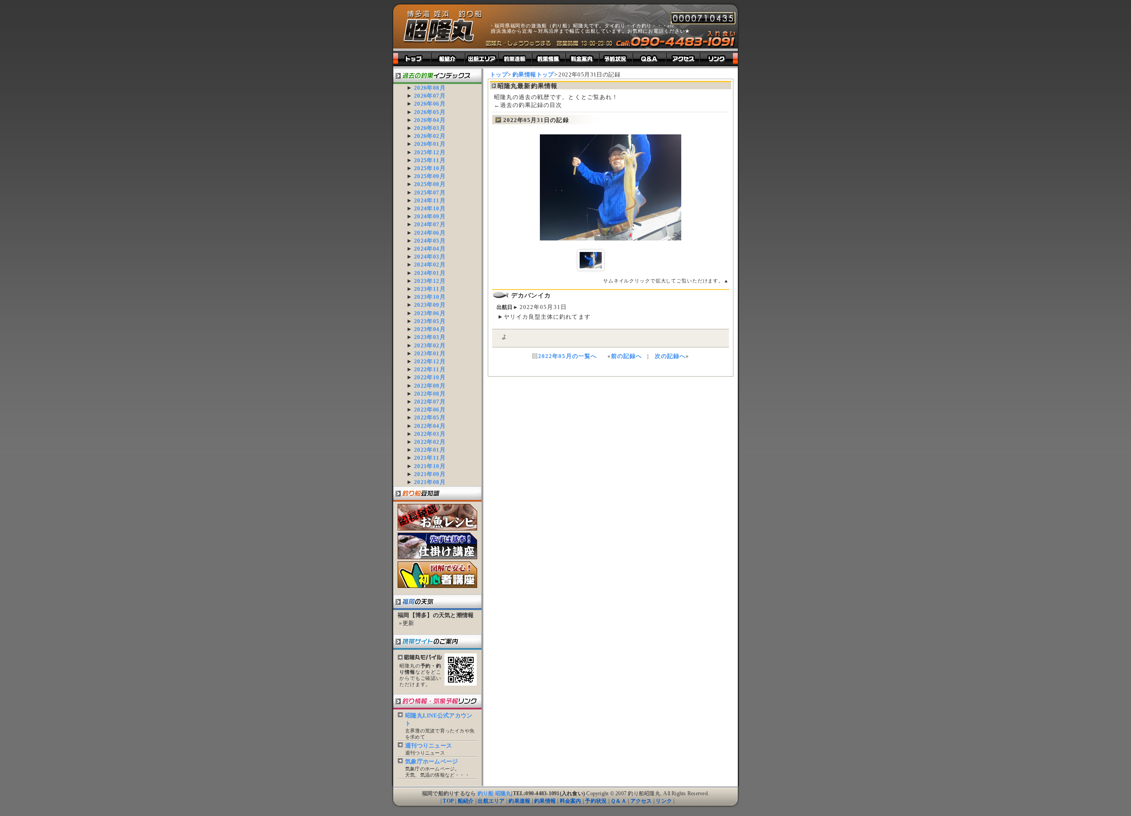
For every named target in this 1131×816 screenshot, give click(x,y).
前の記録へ (626, 356)
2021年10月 (429, 466)
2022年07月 (429, 401)
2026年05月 (429, 112)
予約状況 (596, 801)
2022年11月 (429, 369)
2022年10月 (429, 377)
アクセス (641, 801)
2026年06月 (429, 103)
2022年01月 (429, 449)
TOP (448, 801)
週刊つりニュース (428, 745)
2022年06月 (429, 409)
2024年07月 (429, 224)
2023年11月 (429, 289)
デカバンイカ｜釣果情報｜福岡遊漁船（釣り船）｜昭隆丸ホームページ (442, 27)
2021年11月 (429, 457)
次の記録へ (670, 356)
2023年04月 (429, 329)
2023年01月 (429, 353)
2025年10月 (429, 168)
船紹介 (466, 801)
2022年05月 (429, 417)
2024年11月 (429, 200)
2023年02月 (429, 345)
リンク (664, 801)
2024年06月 (429, 232)
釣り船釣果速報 (515, 58)
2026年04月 (429, 120)
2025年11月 (429, 160)
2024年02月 (429, 264)
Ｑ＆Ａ (618, 801)
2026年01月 (429, 144)
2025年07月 (429, 192)
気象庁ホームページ (431, 761)
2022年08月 (429, 393)
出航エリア (482, 58)
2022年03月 (429, 434)
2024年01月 (429, 273)
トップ (412, 58)
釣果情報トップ (533, 74)
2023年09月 (429, 304)
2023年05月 (429, 321)
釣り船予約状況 (616, 58)
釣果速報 (519, 801)
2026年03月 (429, 128)
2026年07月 (429, 95)
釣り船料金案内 (583, 58)
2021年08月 (429, 482)
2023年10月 (429, 297)
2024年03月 (429, 256)
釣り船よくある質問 (650, 58)
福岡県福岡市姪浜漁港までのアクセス (683, 58)
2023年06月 (429, 313)
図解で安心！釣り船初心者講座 (437, 574)
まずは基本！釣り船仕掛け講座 (437, 546)
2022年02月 (429, 442)
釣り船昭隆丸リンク (719, 58)
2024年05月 (429, 240)
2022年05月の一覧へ (567, 356)
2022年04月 (429, 426)
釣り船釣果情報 (549, 58)
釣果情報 (545, 801)
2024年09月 (429, 216)
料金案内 (570, 801)
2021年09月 (429, 474)
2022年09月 (429, 385)
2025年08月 (429, 184)
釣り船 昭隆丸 (495, 793)
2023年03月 (429, 337)
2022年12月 (429, 361)
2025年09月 (429, 176)
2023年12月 (429, 281)
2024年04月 (429, 248)
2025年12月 (429, 152)
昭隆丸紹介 (448, 58)
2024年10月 (429, 208)
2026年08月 (429, 87)
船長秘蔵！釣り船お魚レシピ (437, 517)
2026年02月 (429, 136)
